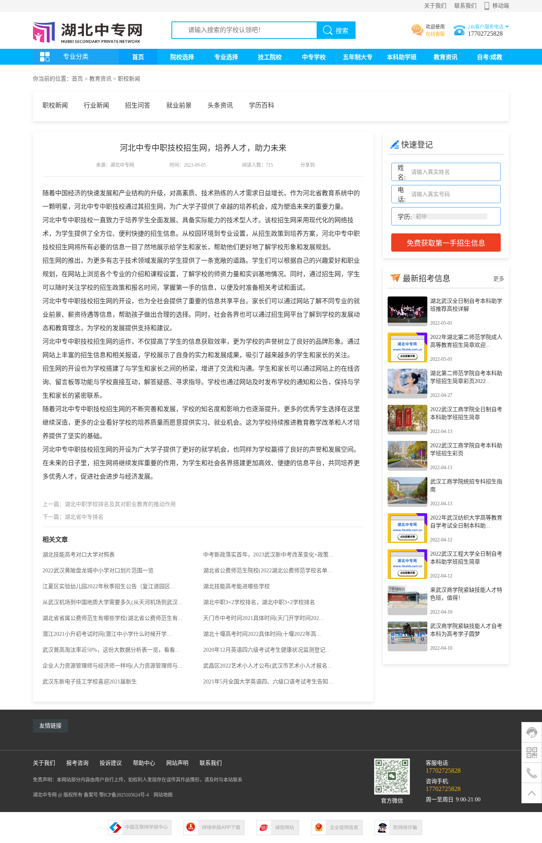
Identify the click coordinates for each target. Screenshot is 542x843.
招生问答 (137, 105)
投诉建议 (111, 763)
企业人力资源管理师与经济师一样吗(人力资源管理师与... (112, 666)
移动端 (500, 6)
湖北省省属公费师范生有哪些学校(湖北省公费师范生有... (112, 618)
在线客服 (435, 34)
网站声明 (177, 763)
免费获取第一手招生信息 (446, 243)
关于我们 (435, 6)
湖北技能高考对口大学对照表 (78, 555)
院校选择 (182, 57)
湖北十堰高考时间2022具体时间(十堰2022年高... (262, 634)
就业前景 (179, 105)
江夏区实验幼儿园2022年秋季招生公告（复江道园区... (108, 586)
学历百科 (261, 105)
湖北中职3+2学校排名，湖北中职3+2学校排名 (259, 602)
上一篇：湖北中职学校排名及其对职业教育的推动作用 (109, 504)
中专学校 (314, 57)
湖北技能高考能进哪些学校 (236, 586)
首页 (138, 57)
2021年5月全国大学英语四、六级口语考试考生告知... (268, 682)
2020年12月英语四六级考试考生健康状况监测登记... (266, 650)
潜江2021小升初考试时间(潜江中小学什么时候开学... (106, 634)
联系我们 (465, 6)
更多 (498, 279)
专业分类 (75, 56)
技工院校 (270, 57)
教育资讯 (445, 57)
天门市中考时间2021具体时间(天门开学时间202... (263, 618)
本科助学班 (402, 57)
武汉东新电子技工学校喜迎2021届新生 (89, 682)
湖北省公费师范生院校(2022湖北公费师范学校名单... (267, 571)
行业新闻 (96, 105)
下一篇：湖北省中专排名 (73, 517)
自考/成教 (489, 57)
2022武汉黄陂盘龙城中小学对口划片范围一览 (98, 571)
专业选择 (226, 57)
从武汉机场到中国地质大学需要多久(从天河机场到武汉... (112, 602)
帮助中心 (144, 763)
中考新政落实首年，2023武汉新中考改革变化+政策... (268, 555)
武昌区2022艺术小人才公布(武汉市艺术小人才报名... (267, 666)
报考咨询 (77, 763)
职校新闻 (129, 79)
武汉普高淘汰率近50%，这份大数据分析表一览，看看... (111, 650)
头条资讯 (220, 105)
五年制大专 (358, 57)
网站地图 (163, 795)
